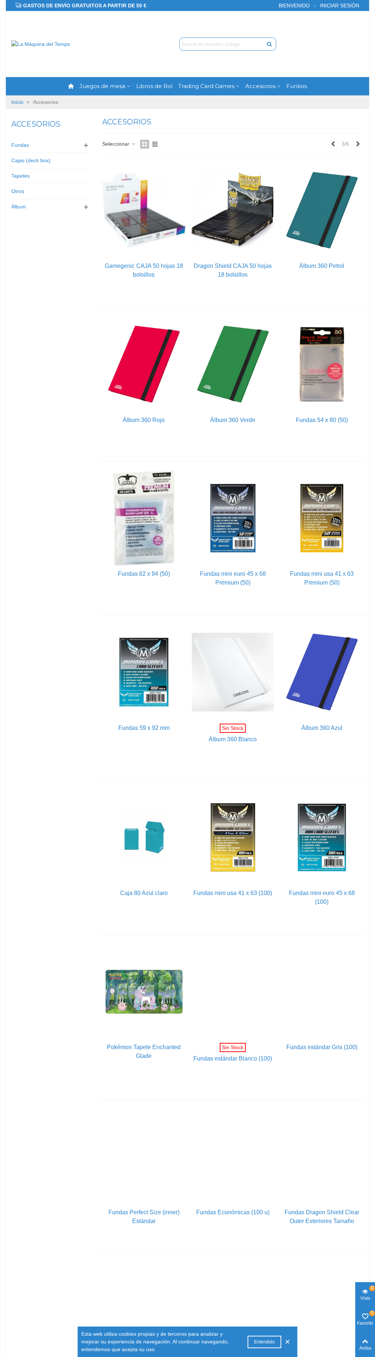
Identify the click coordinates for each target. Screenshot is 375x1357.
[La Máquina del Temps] (51, 44)
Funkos (296, 86)
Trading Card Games (206, 86)
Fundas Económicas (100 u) (233, 1212)
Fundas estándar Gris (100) (321, 1047)
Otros (17, 191)
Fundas (20, 145)
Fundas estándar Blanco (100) (232, 1058)
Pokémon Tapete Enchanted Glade (144, 1051)
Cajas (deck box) (31, 160)
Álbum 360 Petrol (321, 266)
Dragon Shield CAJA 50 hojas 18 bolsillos (233, 270)
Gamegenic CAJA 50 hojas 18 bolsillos (144, 270)
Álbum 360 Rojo (144, 420)
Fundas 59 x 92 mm (144, 728)
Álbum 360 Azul (321, 728)
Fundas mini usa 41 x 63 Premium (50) (322, 578)
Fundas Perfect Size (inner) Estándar (143, 1216)
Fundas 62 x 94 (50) (144, 574)
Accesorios (260, 86)
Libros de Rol (154, 86)
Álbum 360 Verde (232, 420)
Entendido (264, 1342)
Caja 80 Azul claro (144, 893)
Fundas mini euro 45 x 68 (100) (322, 897)
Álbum (18, 207)
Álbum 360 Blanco (233, 739)
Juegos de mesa (102, 86)
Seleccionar (116, 144)
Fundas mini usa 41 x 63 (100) (232, 893)
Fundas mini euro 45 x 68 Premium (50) (233, 578)
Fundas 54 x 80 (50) (322, 420)
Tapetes (20, 176)
